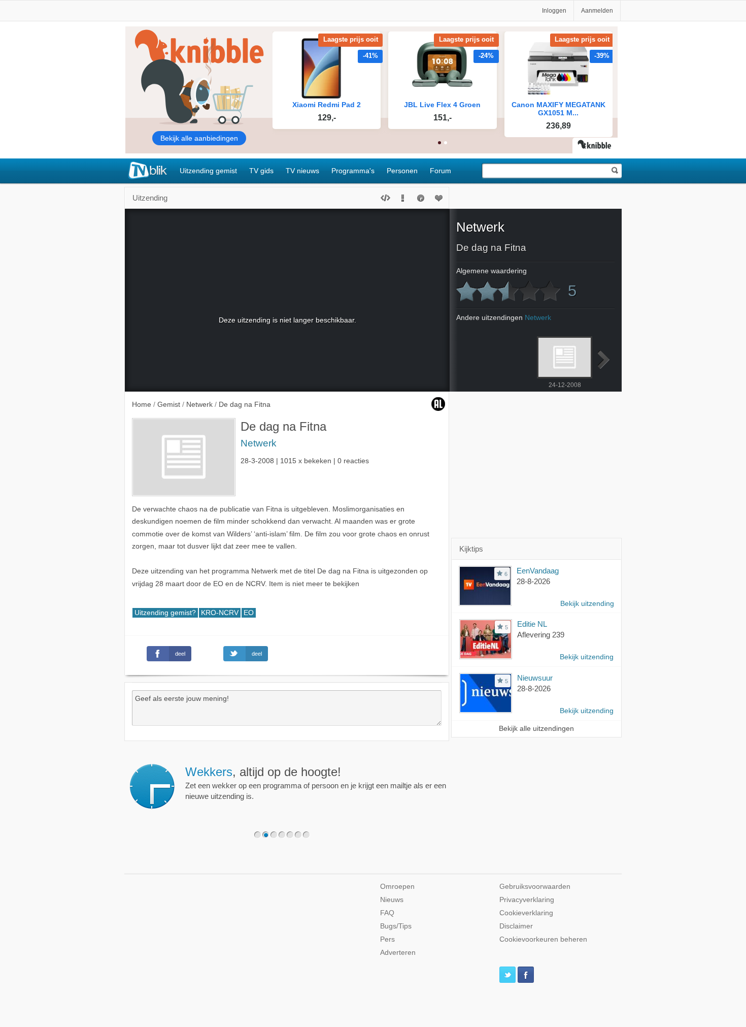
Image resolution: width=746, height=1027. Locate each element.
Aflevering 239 (540, 634)
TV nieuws (302, 171)
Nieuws (391, 900)
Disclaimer (516, 926)
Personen (402, 171)
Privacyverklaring (526, 900)
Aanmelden (597, 10)
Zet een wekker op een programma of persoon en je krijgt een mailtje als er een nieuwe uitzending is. (315, 782)
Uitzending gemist (208, 171)
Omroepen (397, 886)
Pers (387, 939)
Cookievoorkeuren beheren (543, 939)
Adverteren (398, 952)
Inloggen (554, 10)
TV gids (261, 171)
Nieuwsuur (535, 677)
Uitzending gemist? (165, 613)
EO (249, 613)
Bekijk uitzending (587, 603)
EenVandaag (538, 570)
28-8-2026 (533, 581)
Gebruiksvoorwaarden (534, 886)
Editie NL (532, 624)
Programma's (353, 171)
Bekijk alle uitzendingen (536, 728)
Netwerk (259, 443)
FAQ (387, 913)
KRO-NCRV (220, 613)
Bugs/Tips (396, 926)
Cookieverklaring (526, 913)
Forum (440, 171)
